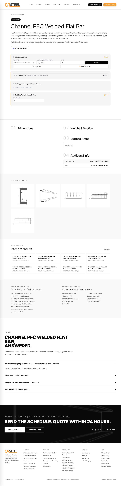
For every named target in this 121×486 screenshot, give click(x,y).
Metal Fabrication (29, 463)
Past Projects (86, 453)
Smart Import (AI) (85, 66)
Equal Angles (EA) (67, 301)
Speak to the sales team (18, 312)
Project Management (49, 458)
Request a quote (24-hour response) (22, 309)
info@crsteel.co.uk (98, 430)
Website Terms (105, 461)
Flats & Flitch (66, 304)
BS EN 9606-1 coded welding (20, 296)
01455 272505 (111, 430)
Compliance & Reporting (50, 461)
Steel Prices (66, 457)
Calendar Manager (68, 463)
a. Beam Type (16, 60)
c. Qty (62, 60)
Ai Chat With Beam (20, 48)
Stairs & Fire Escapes (30, 458)
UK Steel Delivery (67, 470)
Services (38, 4)
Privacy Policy (105, 453)
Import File (38, 66)
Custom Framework (30, 466)
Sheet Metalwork (29, 469)
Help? (106, 57)
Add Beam (97, 62)
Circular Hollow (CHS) (93, 298)
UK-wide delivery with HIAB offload (21, 304)
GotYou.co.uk (56, 479)
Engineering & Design (49, 453)
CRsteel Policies (106, 466)
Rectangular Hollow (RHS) (70, 298)
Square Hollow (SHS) (93, 296)
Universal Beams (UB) (69, 293)
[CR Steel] (12, 4)
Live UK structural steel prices (20, 306)
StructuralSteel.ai (74, 479)
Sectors (47, 4)
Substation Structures (30, 453)
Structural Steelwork (30, 455)
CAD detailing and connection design (22, 298)
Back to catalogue (17, 14)
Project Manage (67, 460)
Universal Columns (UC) (94, 293)
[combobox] (24, 62)
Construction (47, 466)
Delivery (45, 463)
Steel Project (95, 4)
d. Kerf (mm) (16, 98)
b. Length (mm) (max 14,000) (45, 60)
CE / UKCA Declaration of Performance (23, 301)
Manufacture (47, 455)
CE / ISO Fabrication (68, 468)
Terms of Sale (105, 458)
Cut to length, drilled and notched (21, 293)
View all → (107, 249)
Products (66, 4)
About (31, 4)
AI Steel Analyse (67, 465)
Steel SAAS (56, 4)
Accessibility (105, 463)
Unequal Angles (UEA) (94, 301)
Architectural (28, 461)
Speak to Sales (35, 430)
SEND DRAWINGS (13, 430)
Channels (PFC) (67, 296)
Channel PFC (15, 19)
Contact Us (76, 4)
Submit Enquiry (110, 4)
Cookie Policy (105, 455)
